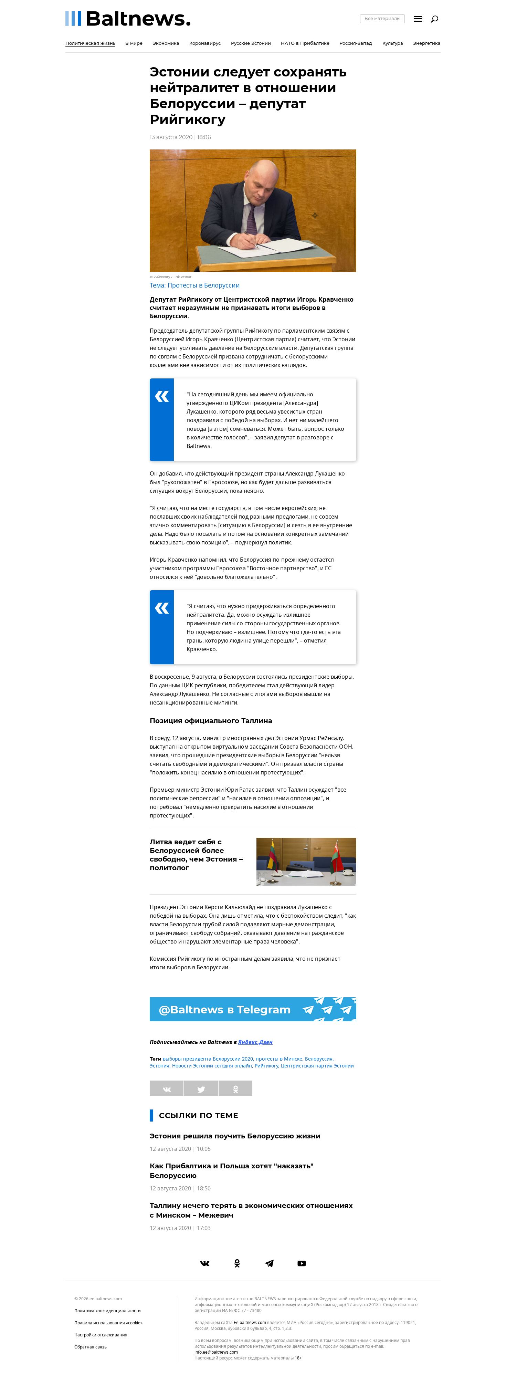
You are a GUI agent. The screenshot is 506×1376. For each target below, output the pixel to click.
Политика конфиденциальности (107, 1311)
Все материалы (382, 18)
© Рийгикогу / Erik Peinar (170, 277)
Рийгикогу (266, 1066)
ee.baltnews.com (250, 1323)
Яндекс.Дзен (255, 1042)
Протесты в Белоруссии (204, 285)
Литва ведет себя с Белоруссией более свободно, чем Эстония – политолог (196, 855)
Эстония (159, 1066)
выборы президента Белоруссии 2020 (208, 1059)
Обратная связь (90, 1347)
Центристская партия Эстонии (317, 1066)
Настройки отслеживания (100, 1335)
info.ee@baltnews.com (216, 1352)
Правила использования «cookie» (108, 1323)
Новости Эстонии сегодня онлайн (212, 1066)
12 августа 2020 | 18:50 (180, 1189)
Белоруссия (319, 1059)
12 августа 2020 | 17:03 (180, 1228)
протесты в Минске (279, 1059)
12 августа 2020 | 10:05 (180, 1149)
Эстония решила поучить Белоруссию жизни (235, 1136)
